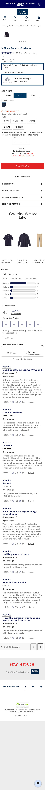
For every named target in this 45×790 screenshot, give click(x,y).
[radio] (23, 66)
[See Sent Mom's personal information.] (15, 415)
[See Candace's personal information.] (14, 448)
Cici (4, 585)
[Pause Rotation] (39, 4)
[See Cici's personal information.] (8, 585)
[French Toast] (22, 12)
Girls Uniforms (14, 26)
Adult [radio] (33, 95)
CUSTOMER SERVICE (11, 687)
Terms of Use (9, 709)
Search (15, 20)
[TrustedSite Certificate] (22, 705)
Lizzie (5, 486)
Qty (14, 137)
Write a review (30, 52)
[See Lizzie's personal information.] (10, 486)
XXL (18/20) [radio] (18, 127)
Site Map (13, 711)
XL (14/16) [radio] (6, 127)
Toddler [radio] (7, 95)
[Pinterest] (25, 690)
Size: (4, 117)
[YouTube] (33, 687)
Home (4, 26)
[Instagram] (41, 687)
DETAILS (20, 5)
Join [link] (35, 671)
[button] (26, 19)
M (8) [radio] (23, 121)
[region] (22, 35)
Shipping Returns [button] (11, 204)
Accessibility (34, 709)
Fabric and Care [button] (11, 191)
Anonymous (8, 373)
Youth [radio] (20, 95)
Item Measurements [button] (12, 197)
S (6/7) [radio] (15, 121)
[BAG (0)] (39, 17)
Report (31, 402)
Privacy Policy (21, 709)
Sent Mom (7, 415)
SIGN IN (26, 20)
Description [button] (8, 184)
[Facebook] (25, 687)
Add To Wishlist (22, 177)
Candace (6, 448)
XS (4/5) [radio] (6, 121)
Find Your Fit (12, 111)
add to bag (22, 166)
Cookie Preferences (26, 711)
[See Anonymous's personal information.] (16, 373)
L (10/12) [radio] (31, 121)
